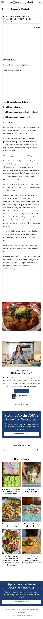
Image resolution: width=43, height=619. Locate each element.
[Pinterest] (24, 404)
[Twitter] (15, 404)
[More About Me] (21, 354)
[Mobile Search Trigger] (40, 3)
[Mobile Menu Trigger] (2, 3)
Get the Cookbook (24, 395)
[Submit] (38, 450)
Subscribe (21, 612)
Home (18, 609)
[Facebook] (21, 404)
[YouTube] (27, 404)
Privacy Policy (32, 609)
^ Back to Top (10, 609)
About (23, 609)
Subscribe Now (21, 601)
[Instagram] (19, 404)
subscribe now (21, 434)
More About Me (21, 390)
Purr (31, 615)
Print (38, 27)
